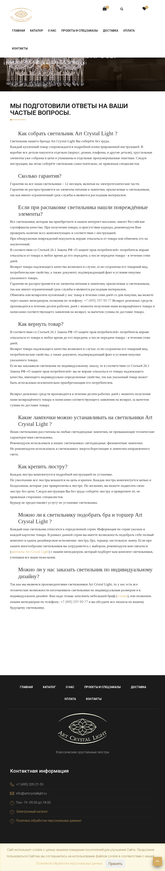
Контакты (20, 48)
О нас (52, 30)
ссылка (122, 596)
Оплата (129, 30)
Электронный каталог (32, 811)
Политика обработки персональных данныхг (49, 820)
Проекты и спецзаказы (79, 30)
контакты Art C (22, 552)
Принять (115, 864)
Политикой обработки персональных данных (69, 863)
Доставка (110, 30)
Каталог (36, 30)
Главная (18, 30)
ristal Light (41, 552)
